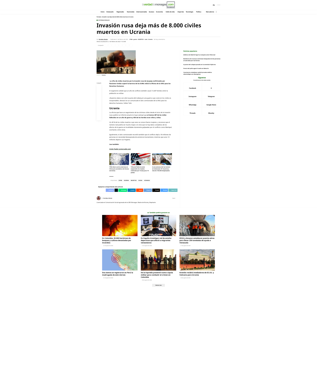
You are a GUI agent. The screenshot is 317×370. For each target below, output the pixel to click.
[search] (211, 5)
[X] (100, 5)
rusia (146, 39)
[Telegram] (107, 5)
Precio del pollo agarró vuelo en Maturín (196, 68)
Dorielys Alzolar (103, 39)
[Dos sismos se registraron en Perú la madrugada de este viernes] (120, 260)
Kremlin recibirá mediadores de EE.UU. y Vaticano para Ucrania (196, 273)
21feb (131, 39)
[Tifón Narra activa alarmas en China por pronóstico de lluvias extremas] (119, 159)
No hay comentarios (159, 39)
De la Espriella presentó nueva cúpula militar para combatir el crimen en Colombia (157, 274)
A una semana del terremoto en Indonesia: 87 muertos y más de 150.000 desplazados (161, 168)
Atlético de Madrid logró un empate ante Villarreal (199, 55)
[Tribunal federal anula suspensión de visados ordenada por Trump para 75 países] (141, 159)
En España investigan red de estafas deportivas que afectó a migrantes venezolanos (156, 240)
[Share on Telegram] (124, 45)
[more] (216, 12)
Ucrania (150, 39)
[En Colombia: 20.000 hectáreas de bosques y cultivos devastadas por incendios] (120, 225)
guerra (135, 39)
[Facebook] (98, 5)
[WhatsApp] (109, 5)
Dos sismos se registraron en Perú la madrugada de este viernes (117, 273)
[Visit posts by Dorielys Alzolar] (99, 198)
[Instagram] (105, 5)
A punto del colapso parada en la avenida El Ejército (199, 64)
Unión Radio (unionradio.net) (120, 149)
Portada (99, 17)
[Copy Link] (131, 45)
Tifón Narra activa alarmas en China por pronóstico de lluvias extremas (119, 168)
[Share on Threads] (127, 45)
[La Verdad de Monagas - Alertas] (158, 5)
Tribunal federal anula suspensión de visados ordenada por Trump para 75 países (140, 169)
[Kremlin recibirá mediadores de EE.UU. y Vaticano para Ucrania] (197, 260)
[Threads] (111, 5)
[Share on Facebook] (106, 45)
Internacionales (104, 20)
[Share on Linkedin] (117, 45)
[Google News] (102, 5)
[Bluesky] (114, 5)
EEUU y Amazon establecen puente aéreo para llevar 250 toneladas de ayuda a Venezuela (196, 240)
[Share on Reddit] (120, 45)
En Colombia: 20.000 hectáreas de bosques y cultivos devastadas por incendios (116, 240)
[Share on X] (109, 45)
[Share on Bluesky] (99, 114)
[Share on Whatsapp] (113, 45)
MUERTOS (141, 39)
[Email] (99, 118)
